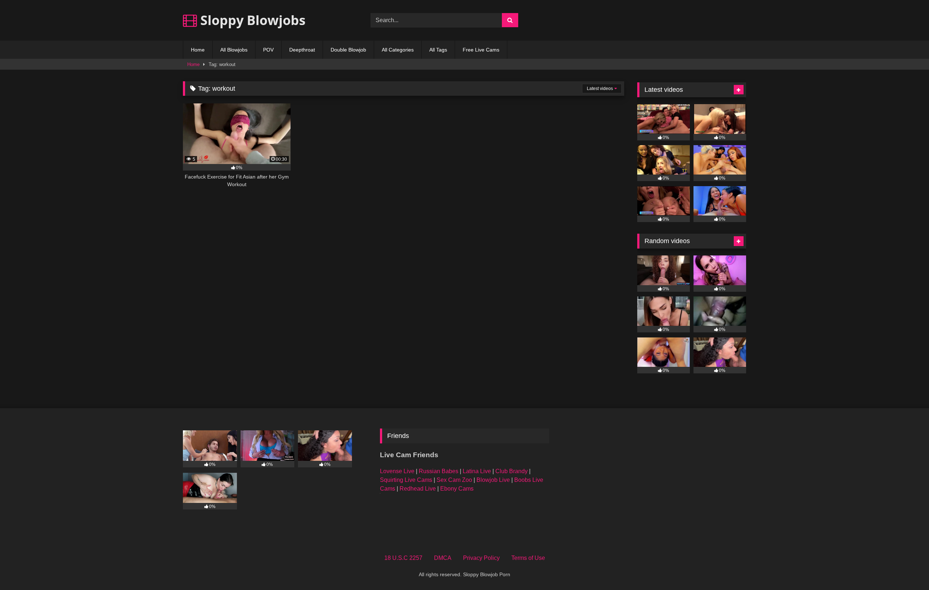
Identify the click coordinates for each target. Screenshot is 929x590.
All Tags (438, 50)
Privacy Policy (481, 558)
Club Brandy (511, 471)
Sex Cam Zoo (454, 480)
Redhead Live (418, 488)
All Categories (398, 50)
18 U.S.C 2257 (403, 558)
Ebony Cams (457, 488)
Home (198, 50)
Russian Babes (438, 471)
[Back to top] (906, 568)
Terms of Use (528, 558)
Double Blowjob (348, 50)
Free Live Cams (481, 50)
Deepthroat (302, 50)
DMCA (442, 558)
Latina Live (477, 471)
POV (268, 50)
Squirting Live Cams (406, 480)
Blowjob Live (493, 480)
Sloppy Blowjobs (251, 20)
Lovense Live (397, 471)
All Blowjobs (233, 50)
